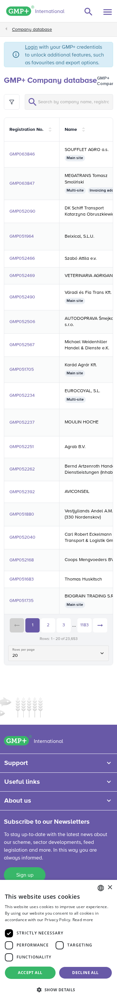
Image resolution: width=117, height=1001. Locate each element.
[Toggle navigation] (107, 12)
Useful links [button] (22, 782)
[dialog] (58, 940)
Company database (32, 29)
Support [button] (16, 763)
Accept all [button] (30, 972)
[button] (58, 990)
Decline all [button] (85, 972)
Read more (82, 919)
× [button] (109, 887)
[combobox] (101, 888)
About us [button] (17, 800)
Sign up (24, 875)
